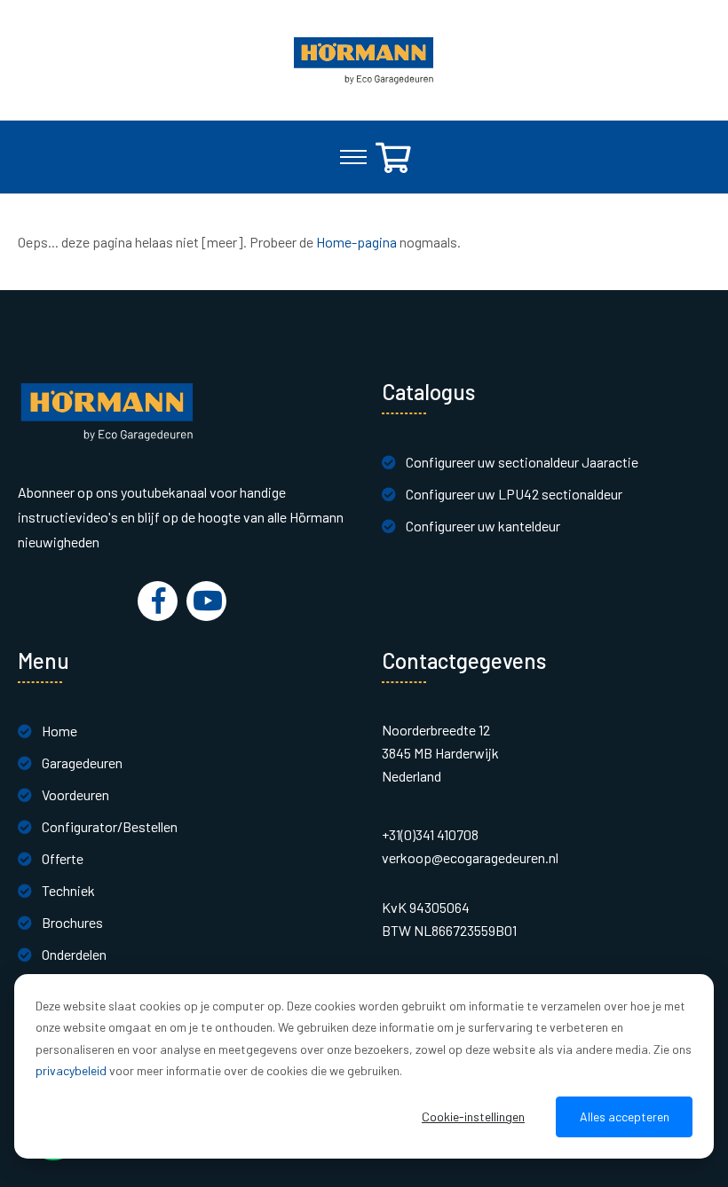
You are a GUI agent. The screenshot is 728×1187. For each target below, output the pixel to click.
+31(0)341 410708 (430, 834)
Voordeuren (75, 794)
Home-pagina (356, 241)
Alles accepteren (624, 1116)
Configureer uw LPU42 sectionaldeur (514, 493)
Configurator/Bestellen (110, 826)
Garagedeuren (82, 762)
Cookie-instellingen (473, 1116)
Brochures (72, 922)
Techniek (68, 890)
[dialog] (364, 1066)
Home (59, 730)
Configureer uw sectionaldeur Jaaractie (522, 461)
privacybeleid (71, 1070)
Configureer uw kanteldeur (483, 525)
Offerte (62, 858)
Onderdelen (74, 954)
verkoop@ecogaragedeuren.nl (470, 857)
